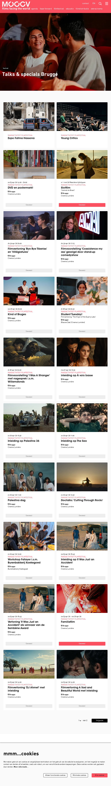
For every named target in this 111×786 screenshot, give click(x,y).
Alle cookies (99, 775)
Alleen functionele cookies (55, 775)
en (93, 3)
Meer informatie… (21, 767)
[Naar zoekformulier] (100, 3)
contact (85, 3)
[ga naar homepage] (16, 5)
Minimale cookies (79, 775)
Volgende (99, 720)
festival (5, 68)
